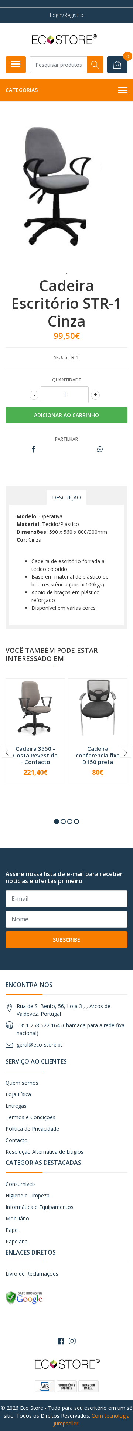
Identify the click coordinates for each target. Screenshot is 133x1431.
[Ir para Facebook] (61, 1341)
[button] (56, 821)
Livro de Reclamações (32, 1273)
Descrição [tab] (66, 497)
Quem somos (22, 1082)
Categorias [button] (22, 89)
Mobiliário (17, 1218)
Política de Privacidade (32, 1128)
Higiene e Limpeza (28, 1195)
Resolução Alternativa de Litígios (44, 1151)
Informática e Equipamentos (40, 1206)
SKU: (58, 357)
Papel (12, 1229)
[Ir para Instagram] (72, 1341)
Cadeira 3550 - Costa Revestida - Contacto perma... (35, 759)
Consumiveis (21, 1183)
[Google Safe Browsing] (24, 1297)
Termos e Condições (30, 1117)
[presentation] (7, 752)
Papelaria (17, 1241)
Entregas (16, 1105)
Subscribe (66, 939)
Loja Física (18, 1094)
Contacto (17, 1140)
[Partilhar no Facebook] (33, 449)
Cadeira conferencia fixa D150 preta (98, 755)
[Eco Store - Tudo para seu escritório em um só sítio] (63, 39)
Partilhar (66, 439)
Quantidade (66, 380)
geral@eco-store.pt (39, 1044)
